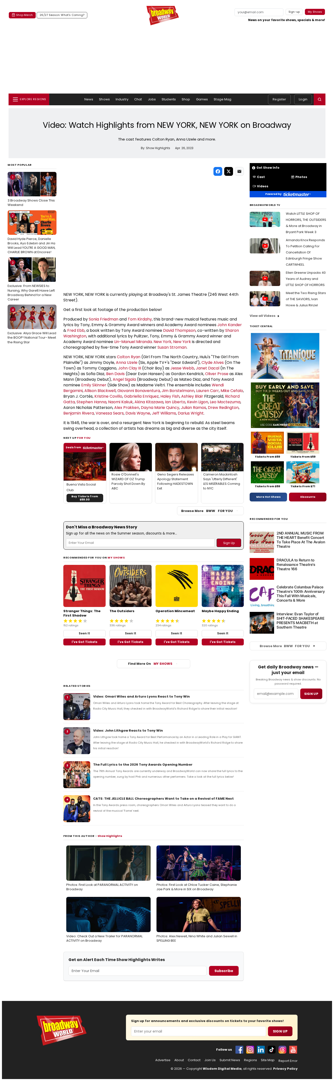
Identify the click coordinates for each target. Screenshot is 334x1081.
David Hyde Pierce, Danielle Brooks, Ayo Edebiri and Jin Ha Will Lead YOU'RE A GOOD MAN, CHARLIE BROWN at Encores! (32, 234)
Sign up (311, 693)
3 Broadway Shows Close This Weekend (31, 191)
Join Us (210, 1060)
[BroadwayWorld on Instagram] (250, 1049)
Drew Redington (223, 407)
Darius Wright (191, 413)
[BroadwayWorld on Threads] (282, 1049)
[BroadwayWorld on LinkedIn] (260, 1049)
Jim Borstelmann (178, 390)
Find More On (150, 663)
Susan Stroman (172, 347)
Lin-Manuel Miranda (133, 341)
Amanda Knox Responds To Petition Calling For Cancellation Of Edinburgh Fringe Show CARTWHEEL (305, 252)
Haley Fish (169, 396)
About (179, 1060)
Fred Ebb (76, 330)
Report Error (288, 1061)
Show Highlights (110, 836)
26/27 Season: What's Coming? (62, 15)
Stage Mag (222, 99)
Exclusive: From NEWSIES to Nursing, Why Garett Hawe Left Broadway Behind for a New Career (31, 281)
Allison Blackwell (100, 390)
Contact (194, 1060)
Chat (138, 99)
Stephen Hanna (91, 402)
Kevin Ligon (197, 402)
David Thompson (179, 330)
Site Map (268, 1060)
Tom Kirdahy (140, 319)
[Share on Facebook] (217, 171)
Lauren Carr (207, 390)
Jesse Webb (182, 368)
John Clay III (129, 368)
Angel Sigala (124, 379)
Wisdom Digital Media (222, 1068)
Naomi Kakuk (120, 402)
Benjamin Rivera (78, 413)
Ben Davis (115, 374)
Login (303, 99)
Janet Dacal (207, 368)
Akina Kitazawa (148, 402)
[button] (319, 99)
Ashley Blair (192, 396)
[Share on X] (228, 171)
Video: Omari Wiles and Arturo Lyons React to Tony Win (141, 696)
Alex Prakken (126, 407)
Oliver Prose (216, 374)
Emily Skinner (93, 385)
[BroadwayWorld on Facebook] (239, 1049)
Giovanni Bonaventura (138, 390)
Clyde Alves (212, 362)
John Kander (229, 325)
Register (279, 99)
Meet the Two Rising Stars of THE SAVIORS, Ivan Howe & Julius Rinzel (306, 299)
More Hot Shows (268, 497)
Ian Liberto (175, 402)
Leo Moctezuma (225, 402)
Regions (250, 1060)
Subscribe (223, 970)
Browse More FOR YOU (207, 511)
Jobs (152, 99)
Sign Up (280, 1031)
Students (169, 99)
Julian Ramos (193, 407)
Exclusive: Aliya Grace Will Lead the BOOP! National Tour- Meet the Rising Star (32, 326)
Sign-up (294, 12)
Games (202, 99)
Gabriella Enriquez (141, 396)
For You (84, 438)
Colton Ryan (128, 357)
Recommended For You (269, 519)
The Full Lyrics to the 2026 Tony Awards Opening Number (142, 764)
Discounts (307, 497)
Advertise (162, 1060)
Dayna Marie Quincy (160, 407)
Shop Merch (24, 15)
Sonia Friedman (103, 319)
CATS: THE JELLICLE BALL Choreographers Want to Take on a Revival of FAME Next (163, 798)
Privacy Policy (285, 1068)
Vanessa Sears (110, 413)
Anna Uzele (126, 362)
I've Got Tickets (84, 642)
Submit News (230, 1060)
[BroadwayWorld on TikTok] (271, 1049)
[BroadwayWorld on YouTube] (293, 1049)
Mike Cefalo (232, 390)
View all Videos (263, 315)
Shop (186, 99)
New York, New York (172, 341)
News (88, 99)
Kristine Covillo (108, 396)
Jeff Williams (164, 413)
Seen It (84, 633)
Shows (104, 99)
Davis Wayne (137, 413)
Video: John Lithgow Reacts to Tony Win (128, 730)
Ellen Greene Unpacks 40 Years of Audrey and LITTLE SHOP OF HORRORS (306, 278)
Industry (122, 99)
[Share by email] (239, 171)
